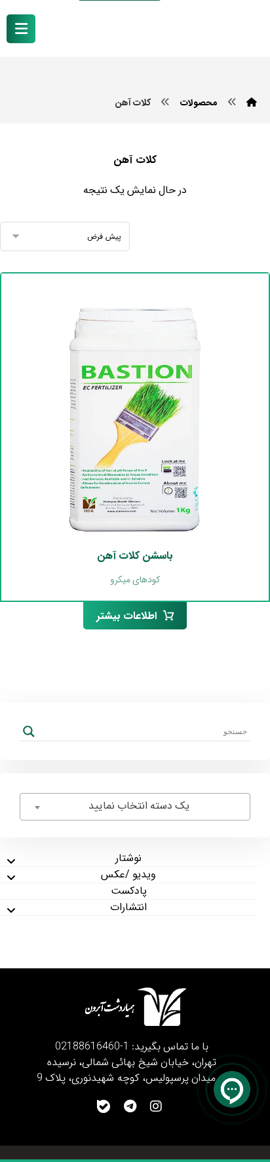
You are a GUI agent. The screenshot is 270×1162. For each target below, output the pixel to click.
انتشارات (128, 907)
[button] (21, 28)
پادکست (129, 891)
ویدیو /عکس (128, 875)
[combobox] (135, 806)
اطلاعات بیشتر (126, 616)
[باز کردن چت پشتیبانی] (232, 1089)
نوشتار (128, 858)
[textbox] (135, 806)
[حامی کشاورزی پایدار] (214, 29)
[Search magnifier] (29, 731)
